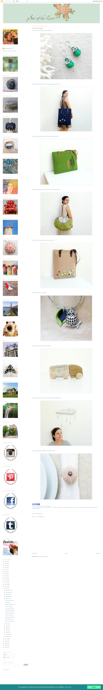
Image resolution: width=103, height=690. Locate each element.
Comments (7, 657)
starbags (87, 507)
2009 (6, 643)
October (7, 594)
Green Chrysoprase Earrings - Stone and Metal (42, 30)
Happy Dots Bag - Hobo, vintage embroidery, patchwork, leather (46, 189)
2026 (6, 561)
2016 (6, 580)
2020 (6, 571)
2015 (6, 582)
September (8, 596)
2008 (6, 645)
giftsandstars (47, 507)
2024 (6, 565)
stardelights (94, 507)
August (7, 598)
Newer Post (34, 553)
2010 (6, 641)
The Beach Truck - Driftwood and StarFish (41, 345)
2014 (6, 584)
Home (66, 553)
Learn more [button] (68, 687)
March (7, 632)
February (8, 634)
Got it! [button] (94, 687)
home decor (60, 507)
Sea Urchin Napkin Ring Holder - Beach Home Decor (43, 450)
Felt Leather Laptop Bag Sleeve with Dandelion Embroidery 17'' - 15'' (47, 84)
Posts (6, 654)
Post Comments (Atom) (43, 556)
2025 (6, 563)
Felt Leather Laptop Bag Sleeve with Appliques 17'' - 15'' (44, 240)
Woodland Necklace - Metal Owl (39, 292)
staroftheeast (36, 508)
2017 (6, 578)
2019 (6, 574)
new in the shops (73, 507)
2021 (6, 569)
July (7, 623)
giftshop (54, 507)
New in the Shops (37, 28)
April (7, 630)
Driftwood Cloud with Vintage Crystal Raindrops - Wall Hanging (46, 398)
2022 (6, 567)
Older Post (98, 553)
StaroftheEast (8, 48)
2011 (6, 639)
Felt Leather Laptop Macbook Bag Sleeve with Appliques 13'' (45, 136)
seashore (81, 507)
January (7, 636)
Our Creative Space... (10, 600)
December (8, 590)
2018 (6, 576)
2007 (6, 647)
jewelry (66, 507)
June (7, 626)
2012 (6, 588)
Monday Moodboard (10, 604)
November (8, 592)
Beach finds (8, 602)
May (7, 628)
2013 (6, 586)
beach (40, 507)
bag (38, 507)
